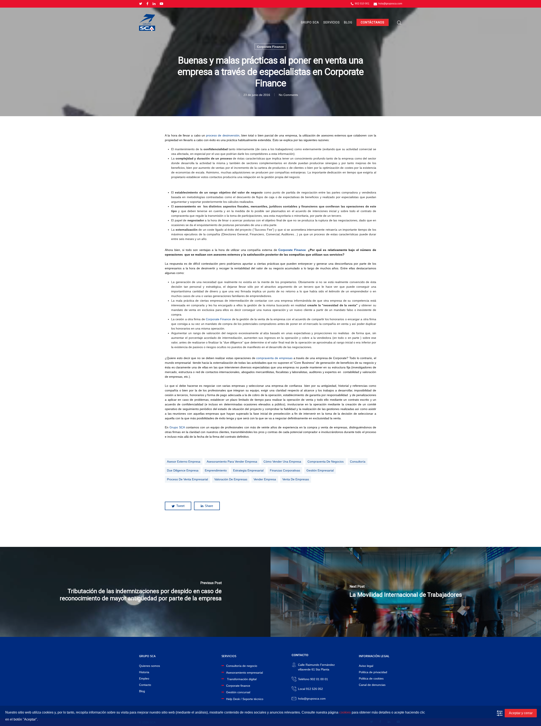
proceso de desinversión (222, 135)
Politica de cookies (371, 678)
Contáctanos (372, 22)
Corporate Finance (270, 46)
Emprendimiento (216, 470)
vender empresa (265, 479)
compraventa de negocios (325, 461)
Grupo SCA (310, 22)
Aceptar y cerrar (521, 713)
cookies (345, 712)
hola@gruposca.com (390, 3)
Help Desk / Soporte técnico (244, 699)
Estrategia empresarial (248, 470)
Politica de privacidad (373, 672)
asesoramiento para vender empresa (232, 461)
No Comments (288, 95)
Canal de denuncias (372, 684)
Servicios (331, 22)
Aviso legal (366, 665)
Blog (348, 22)
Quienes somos (149, 665)
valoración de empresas (230, 479)
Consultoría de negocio (241, 665)
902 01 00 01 (319, 679)
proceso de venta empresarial (187, 479)
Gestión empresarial (320, 470)
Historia (144, 672)
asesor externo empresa (183, 461)
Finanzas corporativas (285, 470)
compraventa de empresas (274, 358)
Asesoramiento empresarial (244, 672)
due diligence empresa (182, 470)
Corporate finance (238, 685)
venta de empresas (295, 479)
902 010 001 (361, 3)
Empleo (144, 678)
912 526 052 (314, 689)
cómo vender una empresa (282, 461)
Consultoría (357, 461)
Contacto (145, 684)
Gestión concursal (238, 692)
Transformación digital (241, 679)
